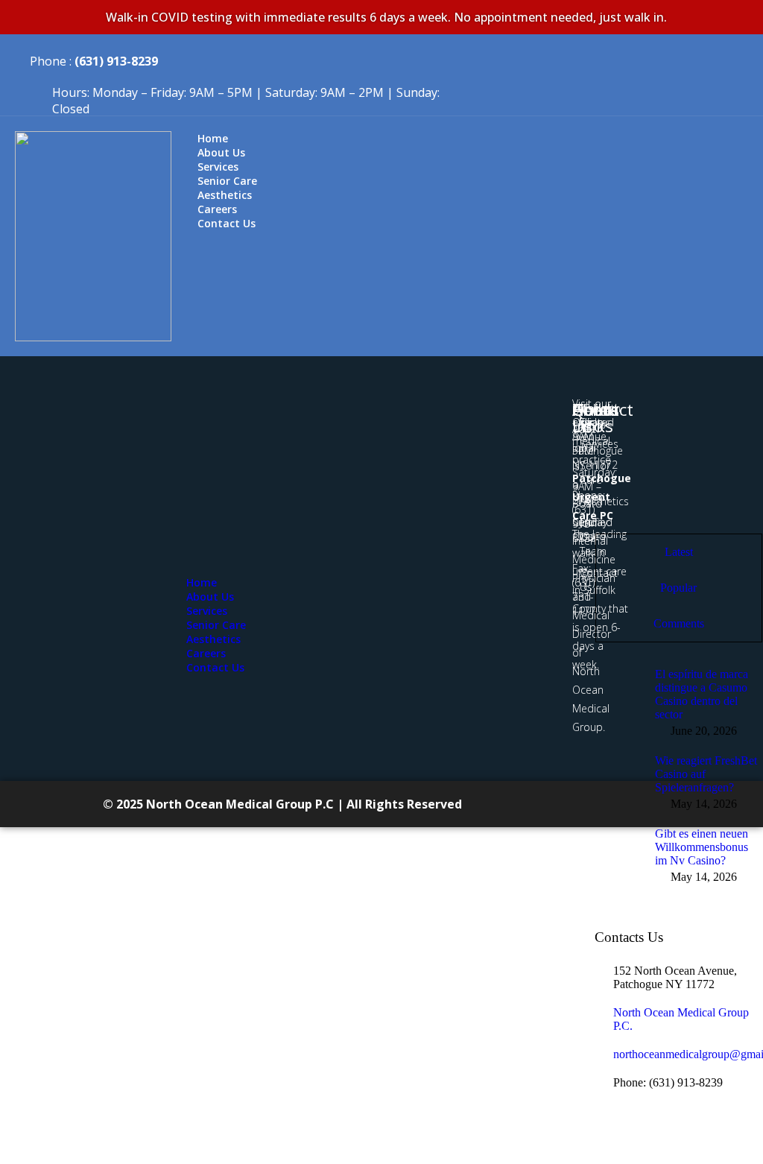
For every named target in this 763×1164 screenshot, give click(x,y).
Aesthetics (213, 639)
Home (201, 582)
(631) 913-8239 (116, 61)
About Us (210, 596)
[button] (467, 569)
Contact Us (226, 223)
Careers (206, 653)
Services (206, 611)
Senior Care (216, 625)
